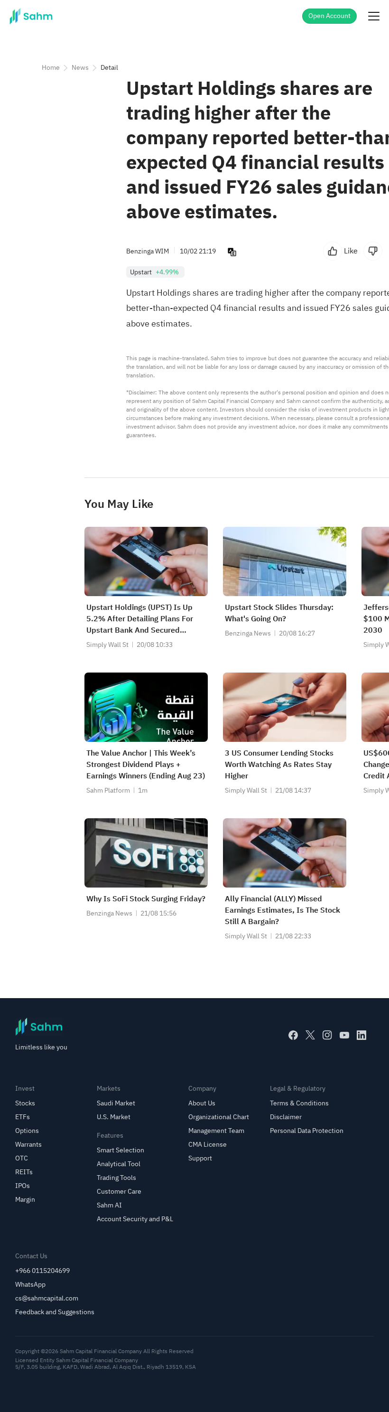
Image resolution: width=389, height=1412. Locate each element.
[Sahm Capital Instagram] (327, 1035)
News (80, 68)
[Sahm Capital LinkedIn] (361, 1035)
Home (51, 68)
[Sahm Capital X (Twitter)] (310, 1035)
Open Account (329, 16)
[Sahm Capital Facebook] (293, 1035)
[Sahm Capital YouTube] (344, 1035)
